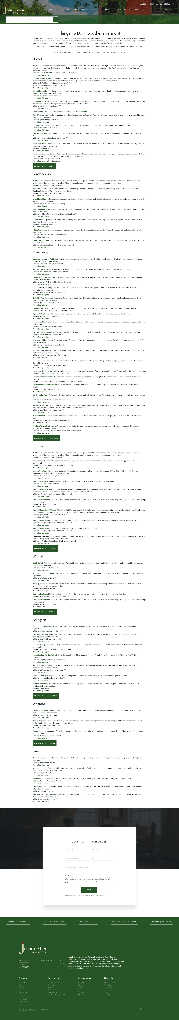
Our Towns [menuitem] (105, 10)
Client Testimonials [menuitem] (110, 990)
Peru (123, 52)
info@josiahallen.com (44, 960)
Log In (171, 9)
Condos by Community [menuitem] (27, 990)
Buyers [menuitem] (84, 10)
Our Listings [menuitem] (23, 999)
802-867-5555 (148, 4)
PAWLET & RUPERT (87, 922)
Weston (115, 52)
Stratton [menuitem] (81, 992)
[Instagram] (64, 964)
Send (89, 890)
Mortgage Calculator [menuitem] (55, 990)
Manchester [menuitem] (82, 987)
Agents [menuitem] (106, 992)
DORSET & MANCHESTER (17, 922)
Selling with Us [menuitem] (53, 985)
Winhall (85, 52)
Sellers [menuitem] (94, 10)
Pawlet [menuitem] (80, 990)
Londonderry (96, 52)
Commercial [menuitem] (23, 992)
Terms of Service (98, 895)
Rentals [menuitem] (117, 10)
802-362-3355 (169, 4)
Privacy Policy (90, 895)
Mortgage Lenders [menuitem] (54, 992)
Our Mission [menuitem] (108, 987)
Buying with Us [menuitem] (53, 983)
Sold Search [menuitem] (23, 1001)
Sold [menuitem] (20, 994)
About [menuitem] (126, 10)
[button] (55, 19)
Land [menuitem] (20, 985)
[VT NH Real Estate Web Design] (150, 1009)
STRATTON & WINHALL (160, 922)
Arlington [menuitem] (81, 983)
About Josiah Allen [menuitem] (110, 983)
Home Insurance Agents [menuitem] (56, 994)
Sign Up (166, 9)
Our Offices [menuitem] (108, 985)
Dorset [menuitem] (80, 985)
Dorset (56, 52)
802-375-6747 (43, 680)
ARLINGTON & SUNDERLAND (123, 922)
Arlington (106, 52)
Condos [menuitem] (21, 987)
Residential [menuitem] (22, 983)
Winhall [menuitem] (81, 994)
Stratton (77, 52)
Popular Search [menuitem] (54, 10)
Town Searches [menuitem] (24, 997)
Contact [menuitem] (136, 10)
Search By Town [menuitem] (71, 10)
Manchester (66, 52)
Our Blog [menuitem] (107, 994)
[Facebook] (61, 964)
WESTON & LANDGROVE (53, 922)
